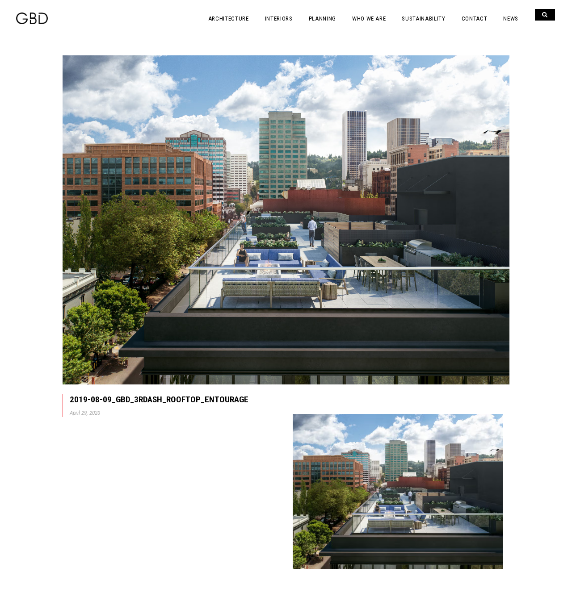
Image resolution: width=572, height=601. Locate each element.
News (510, 18)
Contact (475, 18)
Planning (322, 18)
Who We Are (369, 18)
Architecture (228, 18)
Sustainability (423, 18)
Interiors (279, 18)
